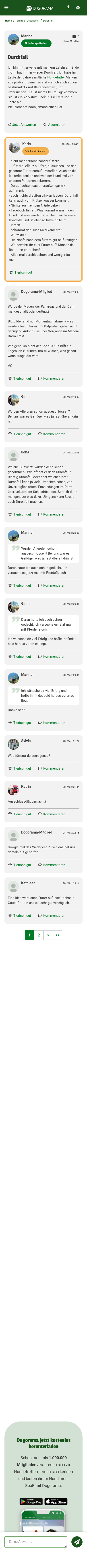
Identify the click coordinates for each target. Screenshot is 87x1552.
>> (58, 935)
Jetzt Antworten (24, 125)
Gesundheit (33, 20)
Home (8, 20)
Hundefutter (56, 77)
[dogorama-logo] (40, 7)
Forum (19, 20)
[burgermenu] (6, 8)
